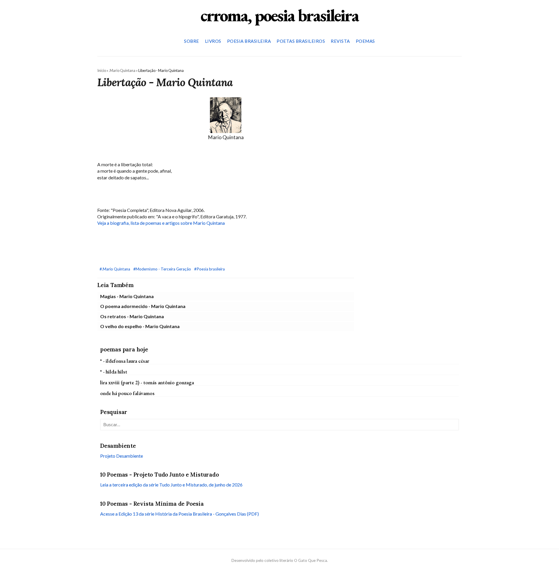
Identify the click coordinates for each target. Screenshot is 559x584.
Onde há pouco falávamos (127, 393)
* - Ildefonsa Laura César (124, 360)
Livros (213, 41)
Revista (340, 41)
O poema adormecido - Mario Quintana (142, 306)
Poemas (365, 41)
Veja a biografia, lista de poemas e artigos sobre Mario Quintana (161, 223)
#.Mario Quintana (115, 269)
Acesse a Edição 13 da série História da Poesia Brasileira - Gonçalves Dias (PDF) (179, 513)
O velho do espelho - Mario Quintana (140, 326)
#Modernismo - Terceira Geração (162, 269)
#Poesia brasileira (209, 269)
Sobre (191, 41)
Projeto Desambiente (121, 456)
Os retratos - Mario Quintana (132, 316)
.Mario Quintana (122, 70)
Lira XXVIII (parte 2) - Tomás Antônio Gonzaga (147, 382)
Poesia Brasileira (249, 41)
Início (101, 70)
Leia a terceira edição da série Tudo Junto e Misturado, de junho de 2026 (171, 484)
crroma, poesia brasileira (279, 15)
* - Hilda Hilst (113, 371)
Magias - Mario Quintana (127, 296)
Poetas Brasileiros (301, 41)
